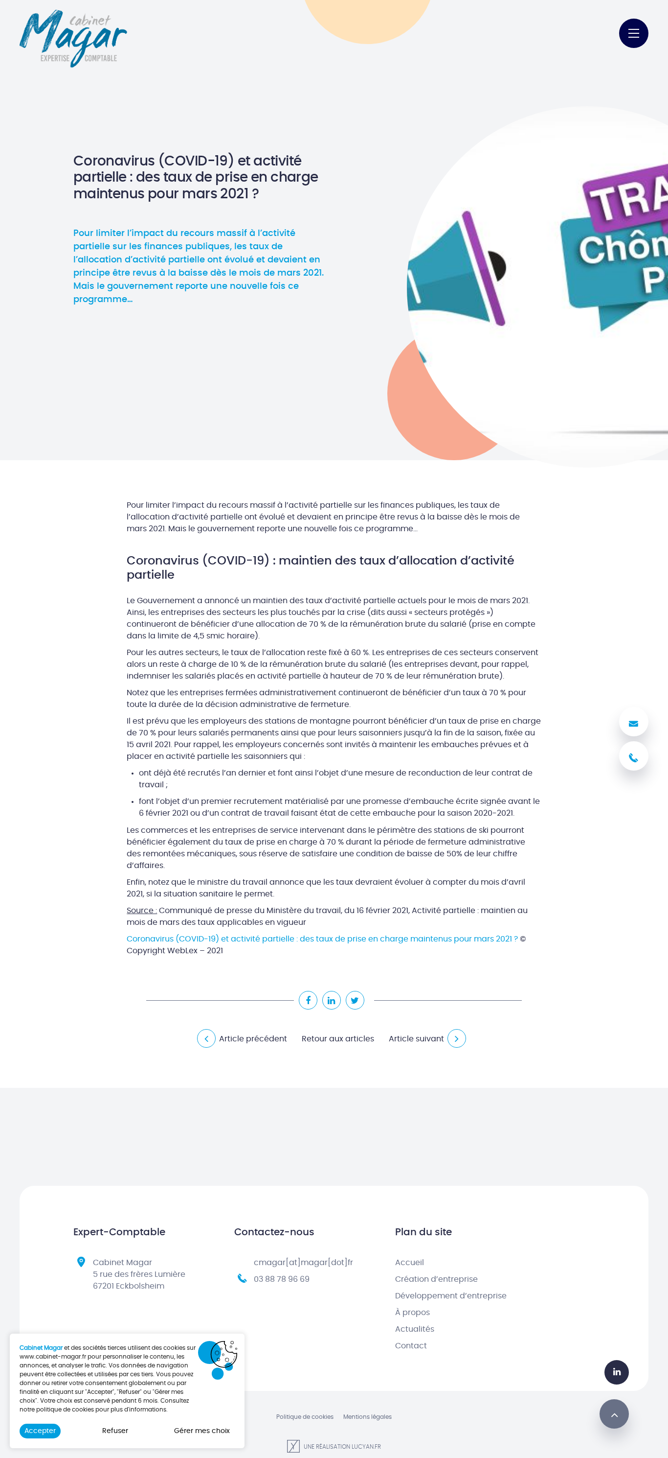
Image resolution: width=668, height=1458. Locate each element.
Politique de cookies (305, 1417)
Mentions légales (367, 1417)
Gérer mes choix (202, 1431)
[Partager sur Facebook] (308, 1000)
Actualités (414, 1329)
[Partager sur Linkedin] (331, 1000)
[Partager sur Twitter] (355, 1000)
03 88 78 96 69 (282, 1279)
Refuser (115, 1431)
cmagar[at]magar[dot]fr (303, 1263)
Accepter (40, 1431)
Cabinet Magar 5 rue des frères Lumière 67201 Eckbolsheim (139, 1274)
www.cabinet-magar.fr (53, 1357)
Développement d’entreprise (451, 1296)
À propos (412, 1313)
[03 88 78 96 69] (633, 756)
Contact (411, 1346)
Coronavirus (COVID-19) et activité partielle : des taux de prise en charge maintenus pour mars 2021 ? (322, 939)
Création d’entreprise (436, 1279)
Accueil (409, 1263)
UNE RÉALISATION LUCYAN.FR (341, 1447)
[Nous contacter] (633, 721)
